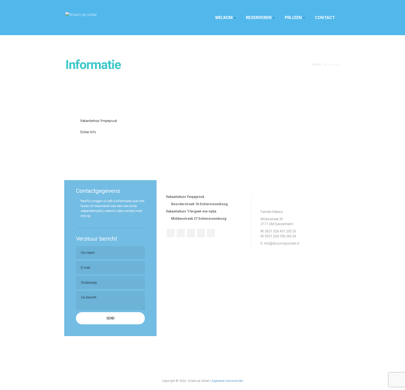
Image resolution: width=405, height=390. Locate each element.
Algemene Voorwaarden (227, 380)
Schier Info (87, 132)
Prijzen (294, 17)
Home (316, 64)
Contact (325, 17)
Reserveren (259, 17)
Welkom (224, 17)
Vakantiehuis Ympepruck (98, 121)
